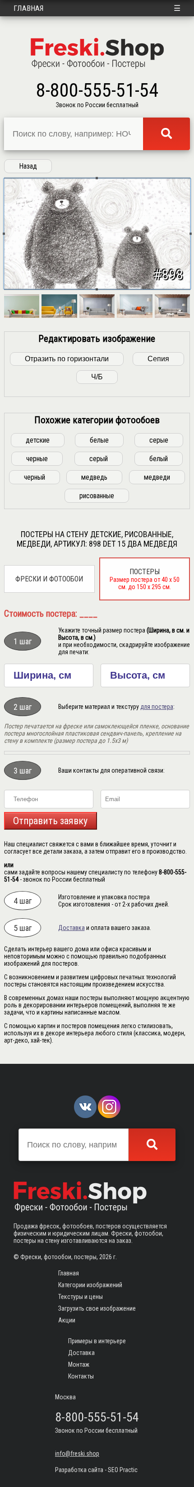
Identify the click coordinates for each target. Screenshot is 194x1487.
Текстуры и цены (80, 1296)
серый (98, 458)
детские (38, 440)
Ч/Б (97, 377)
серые (158, 440)
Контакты (81, 1376)
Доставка (71, 927)
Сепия (158, 359)
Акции (66, 1320)
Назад (28, 166)
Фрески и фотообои (49, 579)
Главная (29, 8)
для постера (156, 706)
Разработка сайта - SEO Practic (96, 1469)
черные (37, 458)
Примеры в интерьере (97, 1341)
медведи (157, 477)
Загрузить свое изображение (97, 1308)
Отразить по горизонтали (67, 359)
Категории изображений (90, 1285)
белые (99, 440)
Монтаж (78, 1364)
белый (158, 458)
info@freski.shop (77, 1453)
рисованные (96, 495)
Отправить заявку (50, 820)
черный (34, 477)
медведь (94, 477)
